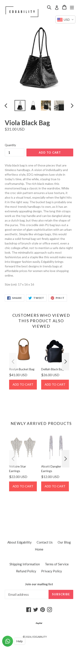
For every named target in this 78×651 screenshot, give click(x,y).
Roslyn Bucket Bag (21, 369)
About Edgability (19, 542)
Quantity (10, 145)
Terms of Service (57, 564)
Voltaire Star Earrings (17, 468)
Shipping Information (25, 564)
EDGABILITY (39, 636)
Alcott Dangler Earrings (51, 468)
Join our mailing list (39, 584)
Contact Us (45, 542)
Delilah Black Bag (52, 369)
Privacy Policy (51, 571)
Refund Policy (26, 571)
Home (39, 549)
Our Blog (64, 542)
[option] (19, 105)
